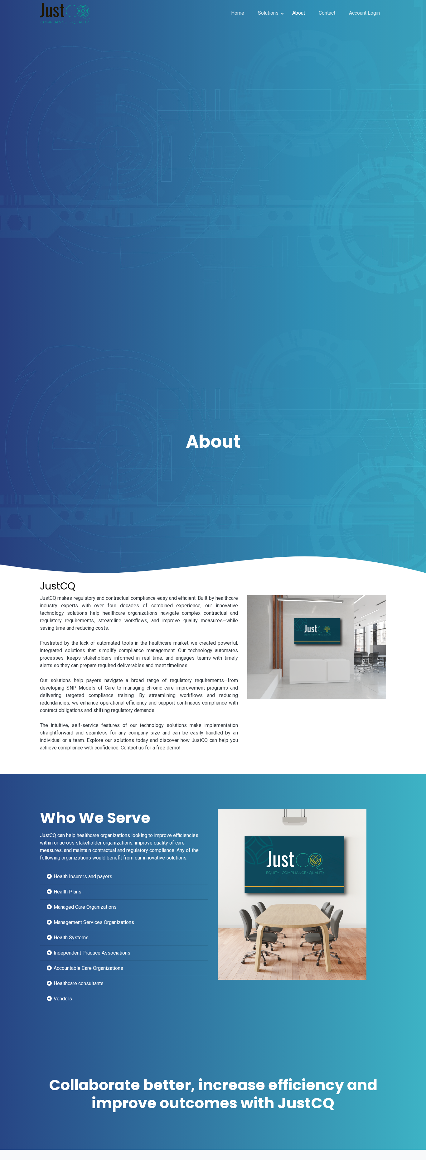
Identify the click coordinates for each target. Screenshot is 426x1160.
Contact (327, 13)
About (298, 13)
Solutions (268, 13)
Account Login (364, 13)
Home (237, 13)
